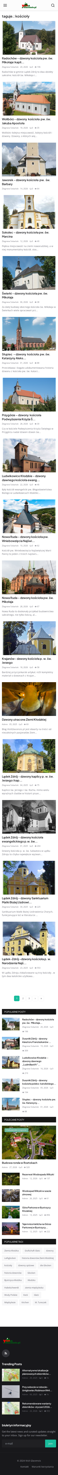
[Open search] (53, 5)
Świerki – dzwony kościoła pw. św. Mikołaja (25, 295)
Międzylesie (9, 1302)
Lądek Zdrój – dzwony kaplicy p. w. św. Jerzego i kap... (28, 778)
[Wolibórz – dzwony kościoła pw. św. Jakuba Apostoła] (29, 99)
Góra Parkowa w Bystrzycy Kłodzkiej (36, 1209)
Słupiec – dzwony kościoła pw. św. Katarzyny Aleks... (26, 356)
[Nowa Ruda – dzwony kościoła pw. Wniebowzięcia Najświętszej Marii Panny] (29, 516)
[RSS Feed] (6, 1353)
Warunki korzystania (43, 1466)
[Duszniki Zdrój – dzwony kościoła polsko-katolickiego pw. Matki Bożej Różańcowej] (11, 1085)
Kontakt (24, 1466)
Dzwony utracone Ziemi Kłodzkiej (24, 719)
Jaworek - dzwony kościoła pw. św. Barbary (26, 182)
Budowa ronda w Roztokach (19, 1162)
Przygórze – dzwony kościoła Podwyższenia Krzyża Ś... (22, 417)
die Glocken (45, 1265)
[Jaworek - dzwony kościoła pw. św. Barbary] (29, 159)
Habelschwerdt (11, 1287)
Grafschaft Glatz (32, 1250)
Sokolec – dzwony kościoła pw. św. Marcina (25, 234)
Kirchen (25, 1302)
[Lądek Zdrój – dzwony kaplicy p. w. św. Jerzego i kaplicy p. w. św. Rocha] (29, 756)
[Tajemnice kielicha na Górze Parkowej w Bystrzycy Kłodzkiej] (11, 1228)
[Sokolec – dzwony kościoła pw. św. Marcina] (29, 212)
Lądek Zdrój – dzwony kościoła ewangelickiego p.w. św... (22, 839)
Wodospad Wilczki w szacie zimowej (36, 1192)
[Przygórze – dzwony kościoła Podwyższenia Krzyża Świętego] (29, 395)
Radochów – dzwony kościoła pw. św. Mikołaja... (38, 1021)
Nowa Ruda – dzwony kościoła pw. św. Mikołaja (28, 600)
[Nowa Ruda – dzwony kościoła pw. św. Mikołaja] (29, 577)
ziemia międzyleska (34, 1287)
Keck (25, 1294)
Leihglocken (10, 1258)
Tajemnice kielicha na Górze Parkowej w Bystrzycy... (36, 1226)
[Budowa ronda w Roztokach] (29, 1142)
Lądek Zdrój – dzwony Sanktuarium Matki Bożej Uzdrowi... (25, 900)
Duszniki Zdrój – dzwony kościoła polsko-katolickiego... (39, 1082)
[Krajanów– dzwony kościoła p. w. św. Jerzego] (29, 638)
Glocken (31, 1272)
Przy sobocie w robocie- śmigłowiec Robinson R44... (37, 1388)
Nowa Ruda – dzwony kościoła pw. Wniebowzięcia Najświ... (25, 539)
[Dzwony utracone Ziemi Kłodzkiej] (29, 699)
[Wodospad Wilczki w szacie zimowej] (11, 1195)
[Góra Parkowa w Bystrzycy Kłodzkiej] (11, 1212)
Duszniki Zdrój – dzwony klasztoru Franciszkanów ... (36, 1040)
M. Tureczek (40, 1302)
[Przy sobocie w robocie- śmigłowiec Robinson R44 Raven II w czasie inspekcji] (11, 1391)
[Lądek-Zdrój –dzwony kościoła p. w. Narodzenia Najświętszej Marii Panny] (29, 938)
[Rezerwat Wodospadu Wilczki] (11, 1179)
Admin (5, 724)
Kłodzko (31, 1280)
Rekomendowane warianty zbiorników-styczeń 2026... (37, 1405)
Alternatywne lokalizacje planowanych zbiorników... (36, 1372)
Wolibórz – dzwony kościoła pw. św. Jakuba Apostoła (26, 121)
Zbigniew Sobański (10, 67)
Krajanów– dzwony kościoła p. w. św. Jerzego (27, 660)
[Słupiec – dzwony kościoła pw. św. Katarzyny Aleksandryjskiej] (29, 334)
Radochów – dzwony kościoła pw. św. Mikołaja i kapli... (27, 60)
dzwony (50, 1250)
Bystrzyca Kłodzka (13, 1280)
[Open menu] (5, 5)
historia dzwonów (12, 1272)
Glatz (36, 1294)
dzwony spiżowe (26, 1265)
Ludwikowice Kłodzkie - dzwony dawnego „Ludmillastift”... (35, 1061)
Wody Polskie (10, 1294)
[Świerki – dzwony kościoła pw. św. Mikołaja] (29, 273)
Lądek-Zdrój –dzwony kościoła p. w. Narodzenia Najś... (26, 961)
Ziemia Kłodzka (11, 1250)
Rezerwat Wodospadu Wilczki (38, 1174)
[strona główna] (29, 5)
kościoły (8, 1265)
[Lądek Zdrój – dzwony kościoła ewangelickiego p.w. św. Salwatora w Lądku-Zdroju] (29, 817)
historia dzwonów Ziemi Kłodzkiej (38, 1258)
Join (50, 1443)
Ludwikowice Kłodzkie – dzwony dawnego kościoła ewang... (24, 478)
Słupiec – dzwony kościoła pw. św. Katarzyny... (39, 1101)
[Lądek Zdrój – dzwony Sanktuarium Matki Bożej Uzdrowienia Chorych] (29, 878)
